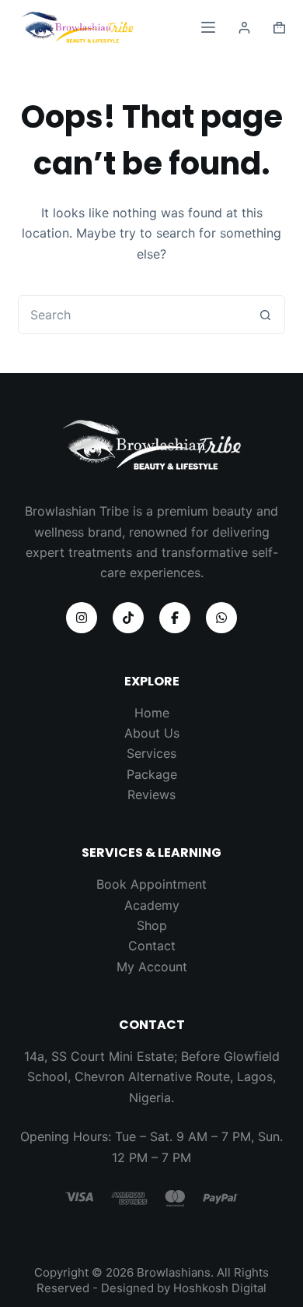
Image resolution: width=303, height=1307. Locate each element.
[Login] (244, 27)
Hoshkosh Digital (219, 1288)
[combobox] (132, 314)
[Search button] (265, 314)
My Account (152, 966)
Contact (152, 945)
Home (151, 712)
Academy (151, 905)
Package (152, 774)
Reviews (151, 794)
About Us (151, 733)
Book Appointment (151, 884)
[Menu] (208, 27)
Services (151, 753)
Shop (152, 925)
